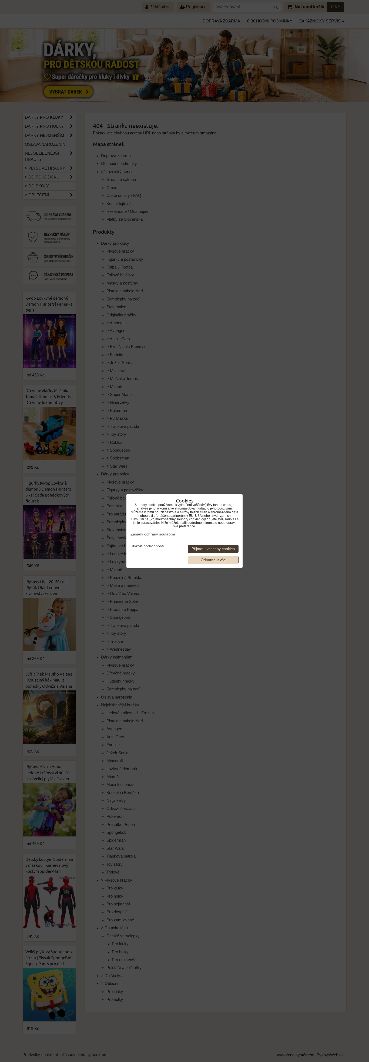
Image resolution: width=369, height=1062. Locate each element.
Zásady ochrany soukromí (152, 534)
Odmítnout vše (213, 560)
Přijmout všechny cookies (213, 549)
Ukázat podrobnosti (147, 546)
